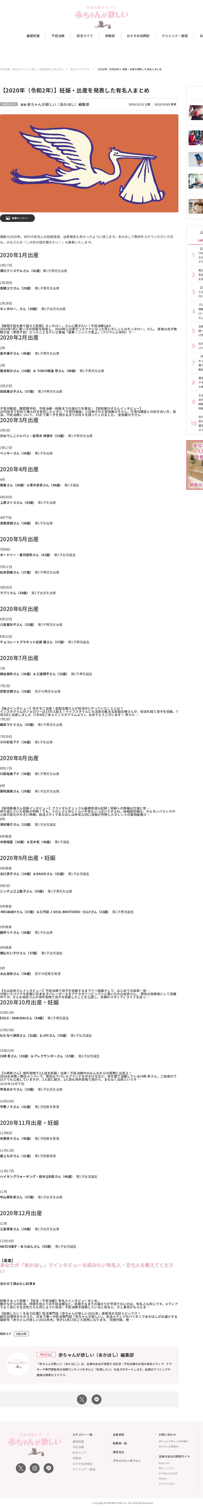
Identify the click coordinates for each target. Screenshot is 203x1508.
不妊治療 (58, 35)
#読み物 (21, 1334)
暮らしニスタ (166, 1468)
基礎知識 (33, 35)
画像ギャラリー (20, 218)
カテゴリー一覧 (83, 1434)
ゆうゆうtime (166, 1483)
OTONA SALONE (168, 1473)
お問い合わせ (167, 1434)
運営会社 (118, 1452)
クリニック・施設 (175, 35)
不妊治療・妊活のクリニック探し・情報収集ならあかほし (32, 69)
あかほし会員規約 (168, 1446)
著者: (55, 105)
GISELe (163, 1478)
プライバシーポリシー (127, 1460)
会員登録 (118, 1434)
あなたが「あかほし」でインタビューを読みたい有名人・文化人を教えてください (87, 1267)
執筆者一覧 (120, 1443)
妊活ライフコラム (80, 69)
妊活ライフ (85, 35)
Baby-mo (164, 1463)
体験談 (110, 35)
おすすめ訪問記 (138, 35)
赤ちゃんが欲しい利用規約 (173, 1441)
